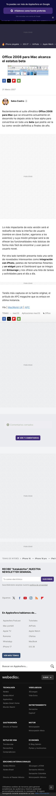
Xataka (6, 692)
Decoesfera (8, 748)
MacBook (33, 641)
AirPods (35, 44)
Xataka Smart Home (11, 703)
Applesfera (7, 699)
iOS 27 (25, 44)
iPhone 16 (26, 558)
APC (27, 307)
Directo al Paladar (10, 727)
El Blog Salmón (35, 744)
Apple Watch (48, 44)
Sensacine (33, 709)
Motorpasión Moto (37, 730)
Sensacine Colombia (37, 773)
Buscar (52, 666)
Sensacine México (36, 769)
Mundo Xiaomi (9, 707)
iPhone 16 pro (41, 558)
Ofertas (32, 636)
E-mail (19, 81)
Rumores (7, 636)
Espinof (32, 713)
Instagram (31, 597)
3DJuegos (33, 692)
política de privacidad (39, 585)
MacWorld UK (15, 307)
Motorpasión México (37, 777)
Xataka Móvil (8, 695)
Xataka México (9, 766)
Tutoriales (33, 620)
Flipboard (14, 81)
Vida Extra (33, 695)
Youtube (25, 597)
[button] (19, 101)
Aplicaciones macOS (31, 313)
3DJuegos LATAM (36, 766)
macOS (16, 313)
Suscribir (47, 579)
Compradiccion (9, 752)
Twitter (9, 81)
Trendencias (8, 744)
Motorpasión (34, 727)
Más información (42, 793)
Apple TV (7, 631)
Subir (45, 677)
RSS (36, 597)
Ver (29, 438)
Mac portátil (8, 626)
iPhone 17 (7, 646)
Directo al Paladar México (13, 777)
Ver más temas (11, 655)
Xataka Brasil (8, 769)
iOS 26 (32, 646)
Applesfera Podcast (12, 620)
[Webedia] (10, 678)
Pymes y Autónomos (37, 748)
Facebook (4, 81)
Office (47, 313)
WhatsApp (7, 641)
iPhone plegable (12, 44)
